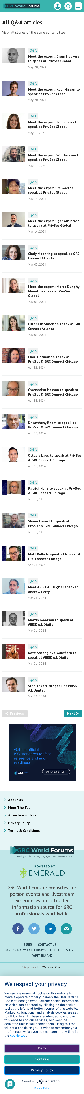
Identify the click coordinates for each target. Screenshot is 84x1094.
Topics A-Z (65, 950)
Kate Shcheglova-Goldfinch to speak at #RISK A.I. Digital (52, 654)
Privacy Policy (19, 823)
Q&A (33, 50)
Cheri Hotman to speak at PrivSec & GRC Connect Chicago (53, 359)
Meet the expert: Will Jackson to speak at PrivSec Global (54, 157)
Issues (28, 945)
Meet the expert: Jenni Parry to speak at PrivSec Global (53, 124)
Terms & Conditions (24, 830)
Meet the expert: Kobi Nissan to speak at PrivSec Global (54, 91)
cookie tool (18, 1035)
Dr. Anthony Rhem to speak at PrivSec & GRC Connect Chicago (53, 424)
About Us (15, 800)
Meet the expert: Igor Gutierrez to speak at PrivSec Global (53, 223)
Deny (42, 1048)
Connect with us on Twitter (34, 929)
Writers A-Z (42, 955)
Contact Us (47, 945)
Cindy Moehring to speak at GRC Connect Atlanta (53, 255)
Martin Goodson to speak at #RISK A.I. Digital (50, 622)
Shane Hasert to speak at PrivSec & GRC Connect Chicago (53, 523)
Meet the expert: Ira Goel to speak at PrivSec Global (51, 190)
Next (74, 713)
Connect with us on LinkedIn (50, 929)
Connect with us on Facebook (18, 929)
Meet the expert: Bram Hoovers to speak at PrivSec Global (53, 58)
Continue (42, 1059)
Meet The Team (21, 807)
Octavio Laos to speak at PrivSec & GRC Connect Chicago (54, 457)
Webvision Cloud (52, 967)
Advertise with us (22, 815)
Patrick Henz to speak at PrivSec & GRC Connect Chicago (54, 490)
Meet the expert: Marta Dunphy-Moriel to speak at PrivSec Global (54, 291)
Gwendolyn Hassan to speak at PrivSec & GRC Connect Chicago (53, 391)
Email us (66, 929)
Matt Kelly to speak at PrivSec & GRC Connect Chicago (54, 556)
